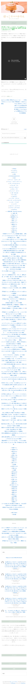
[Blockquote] (12, 137)
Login (25, 129)
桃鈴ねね (14, 459)
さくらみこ (14, 194)
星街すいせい (14, 457)
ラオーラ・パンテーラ (14, 205)
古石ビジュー (14, 222)
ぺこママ (14, 204)
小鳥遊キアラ (14, 449)
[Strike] (7, 137)
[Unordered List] (10, 137)
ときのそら (14, 196)
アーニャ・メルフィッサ (14, 179)
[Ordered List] (9, 137)
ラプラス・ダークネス (14, 207)
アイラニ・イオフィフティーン (14, 181)
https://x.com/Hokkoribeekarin (14, 557)
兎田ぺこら (14, 219)
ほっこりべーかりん (14, 16)
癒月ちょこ (14, 475)
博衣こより (14, 220)
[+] (18, 137)
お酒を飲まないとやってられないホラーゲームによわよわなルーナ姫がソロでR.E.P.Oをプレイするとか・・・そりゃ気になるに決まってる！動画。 (14, 330)
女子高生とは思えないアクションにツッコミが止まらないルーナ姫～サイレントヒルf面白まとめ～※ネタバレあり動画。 (14, 395)
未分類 (14, 514)
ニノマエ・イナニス (14, 198)
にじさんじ (14, 170)
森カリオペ (14, 462)
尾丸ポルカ (14, 451)
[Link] (15, 137)
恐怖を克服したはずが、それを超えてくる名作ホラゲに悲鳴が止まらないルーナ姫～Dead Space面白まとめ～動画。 (14, 416)
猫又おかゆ (14, 472)
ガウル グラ (14, 189)
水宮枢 (14, 464)
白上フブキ (14, 477)
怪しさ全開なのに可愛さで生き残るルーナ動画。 (14, 412)
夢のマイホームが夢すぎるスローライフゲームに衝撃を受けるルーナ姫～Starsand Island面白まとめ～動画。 (14, 390)
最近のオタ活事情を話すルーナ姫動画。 (14, 431)
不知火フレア (14, 215)
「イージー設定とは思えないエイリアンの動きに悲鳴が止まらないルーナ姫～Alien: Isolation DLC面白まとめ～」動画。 (14, 241)
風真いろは (14, 500)
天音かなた (14, 230)
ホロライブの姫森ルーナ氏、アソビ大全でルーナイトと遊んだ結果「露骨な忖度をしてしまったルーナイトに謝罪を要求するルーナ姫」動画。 (14, 360)
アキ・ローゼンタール (14, 183)
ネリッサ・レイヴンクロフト (14, 200)
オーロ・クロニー (14, 187)
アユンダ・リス (14, 185)
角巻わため (14, 488)
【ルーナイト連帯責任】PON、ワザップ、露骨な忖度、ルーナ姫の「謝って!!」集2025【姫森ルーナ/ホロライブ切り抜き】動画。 (14, 276)
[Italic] (4, 137)
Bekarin (9, 31)
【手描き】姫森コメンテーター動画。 (14, 302)
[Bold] (2, 137)
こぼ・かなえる (14, 192)
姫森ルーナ (9, 96)
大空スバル (14, 228)
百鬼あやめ (14, 481)
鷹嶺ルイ (14, 501)
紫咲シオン (14, 483)
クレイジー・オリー (14, 191)
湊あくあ (14, 468)
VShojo (14, 168)
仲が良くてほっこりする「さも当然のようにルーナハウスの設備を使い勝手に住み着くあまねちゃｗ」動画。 (14, 384)
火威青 (14, 470)
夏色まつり (14, 224)
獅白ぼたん (14, 473)
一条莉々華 (14, 213)
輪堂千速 (14, 490)
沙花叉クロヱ (14, 466)
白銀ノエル (14, 479)
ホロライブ (14, 172)
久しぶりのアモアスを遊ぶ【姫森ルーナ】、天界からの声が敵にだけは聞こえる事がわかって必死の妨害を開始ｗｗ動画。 (14, 373)
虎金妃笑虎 (14, 486)
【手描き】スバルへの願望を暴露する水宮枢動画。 (14, 531)
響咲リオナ (14, 498)
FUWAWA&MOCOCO (14, 176)
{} (16, 137)
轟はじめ (14, 492)
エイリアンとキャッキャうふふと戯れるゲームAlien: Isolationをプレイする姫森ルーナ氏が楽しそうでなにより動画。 (14, 325)
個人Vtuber (14, 512)
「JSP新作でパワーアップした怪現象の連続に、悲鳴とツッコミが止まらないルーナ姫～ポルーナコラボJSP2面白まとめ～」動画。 (14, 235)
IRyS (14, 178)
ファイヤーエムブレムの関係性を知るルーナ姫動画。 (14, 349)
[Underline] (5, 137)
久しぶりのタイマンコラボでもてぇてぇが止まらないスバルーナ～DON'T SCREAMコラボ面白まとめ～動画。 (14, 379)
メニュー (14, 23)
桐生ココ (14, 460)
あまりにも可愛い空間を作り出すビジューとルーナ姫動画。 (7, 101)
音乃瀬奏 (14, 496)
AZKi (14, 174)
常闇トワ (14, 453)
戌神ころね (14, 455)
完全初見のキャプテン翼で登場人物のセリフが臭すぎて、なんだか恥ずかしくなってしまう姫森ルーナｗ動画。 (14, 405)
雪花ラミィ (14, 494)
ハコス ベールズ (14, 202)
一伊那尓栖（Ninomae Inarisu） (14, 211)
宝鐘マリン (14, 447)
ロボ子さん (14, 209)
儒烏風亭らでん (14, 217)
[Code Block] (13, 137)
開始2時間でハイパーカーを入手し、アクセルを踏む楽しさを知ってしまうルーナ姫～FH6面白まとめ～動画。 (14, 442)
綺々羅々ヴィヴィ (14, 485)
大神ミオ (14, 226)
